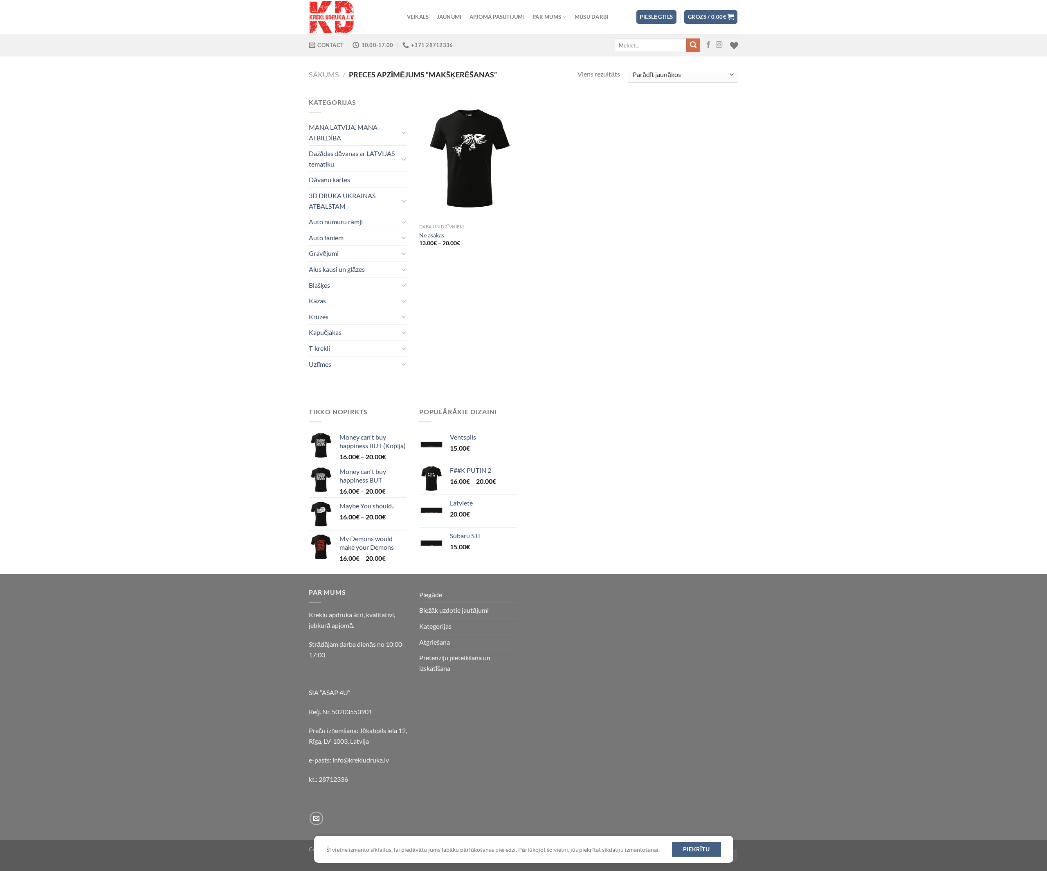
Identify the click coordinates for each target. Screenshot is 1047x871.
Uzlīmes (320, 364)
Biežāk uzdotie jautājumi (454, 610)
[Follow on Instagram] (719, 45)
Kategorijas (435, 626)
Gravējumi (324, 253)
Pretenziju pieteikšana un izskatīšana (454, 663)
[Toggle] (403, 132)
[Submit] (693, 45)
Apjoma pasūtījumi (497, 17)
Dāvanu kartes (329, 179)
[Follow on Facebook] (708, 45)
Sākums (324, 74)
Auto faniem (326, 237)
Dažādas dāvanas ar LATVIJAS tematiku (352, 158)
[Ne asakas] (469, 158)
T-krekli (319, 348)
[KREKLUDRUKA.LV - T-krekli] (350, 17)
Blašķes (319, 285)
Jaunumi (449, 17)
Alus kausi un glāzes (337, 269)
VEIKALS (418, 17)
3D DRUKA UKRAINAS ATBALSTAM (342, 201)
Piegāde (430, 594)
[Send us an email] (316, 818)
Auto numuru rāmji (336, 222)
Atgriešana (434, 642)
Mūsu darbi (592, 17)
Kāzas (317, 301)
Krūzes (318, 316)
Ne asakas (431, 235)
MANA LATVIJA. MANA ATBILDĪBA (343, 132)
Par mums (546, 17)
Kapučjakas (325, 332)
